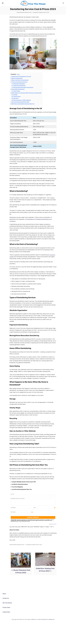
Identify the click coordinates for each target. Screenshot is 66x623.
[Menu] (2, 3)
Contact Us (6, 598)
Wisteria (33, 619)
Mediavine (51, 619)
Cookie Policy (6, 612)
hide (18, 74)
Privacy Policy (14, 520)
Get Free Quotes (7, 602)
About (4, 593)
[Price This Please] (33, 3)
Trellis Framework (42, 619)
